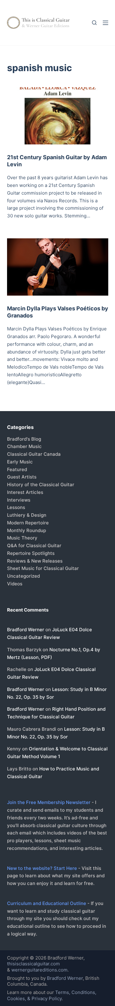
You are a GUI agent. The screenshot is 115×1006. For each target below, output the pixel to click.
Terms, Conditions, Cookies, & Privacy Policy (51, 995)
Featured (17, 469)
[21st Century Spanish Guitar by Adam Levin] (57, 115)
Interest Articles (25, 492)
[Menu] (105, 23)
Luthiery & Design (26, 515)
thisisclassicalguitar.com (33, 964)
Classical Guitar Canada (34, 454)
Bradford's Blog (24, 439)
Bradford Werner (25, 629)
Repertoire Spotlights (31, 553)
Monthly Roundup (26, 530)
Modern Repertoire (28, 523)
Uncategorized (23, 576)
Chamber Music (24, 446)
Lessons (16, 507)
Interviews (18, 500)
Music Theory (22, 538)
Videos (14, 584)
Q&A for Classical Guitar (34, 545)
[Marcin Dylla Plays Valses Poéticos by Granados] (57, 267)
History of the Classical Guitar (40, 484)
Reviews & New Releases (35, 561)
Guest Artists (21, 477)
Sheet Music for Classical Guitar (43, 568)
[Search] (94, 22)
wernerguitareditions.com (39, 970)
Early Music (20, 462)
